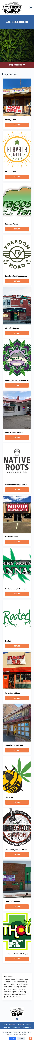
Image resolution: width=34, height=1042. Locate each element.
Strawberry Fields (12, 693)
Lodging (12, 1025)
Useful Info (26, 1027)
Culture (21, 1025)
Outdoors (16, 1027)
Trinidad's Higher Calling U (16, 954)
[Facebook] (17, 1019)
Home (5, 1025)
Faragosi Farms (11, 224)
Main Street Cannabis (14, 432)
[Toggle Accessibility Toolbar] (30, 1038)
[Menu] (31, 7)
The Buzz (9, 797)
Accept (13, 1038)
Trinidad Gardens (12, 901)
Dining (28, 1025)
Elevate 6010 (10, 172)
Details (17, 125)
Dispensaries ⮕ (17, 64)
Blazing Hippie (11, 120)
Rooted (8, 641)
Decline (21, 1038)
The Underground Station (16, 849)
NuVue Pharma (11, 537)
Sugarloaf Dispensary (14, 745)
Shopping (6, 1027)
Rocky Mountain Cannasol (16, 589)
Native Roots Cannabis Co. (16, 484)
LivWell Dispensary (13, 328)
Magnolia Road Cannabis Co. (17, 380)
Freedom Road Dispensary (16, 276)
